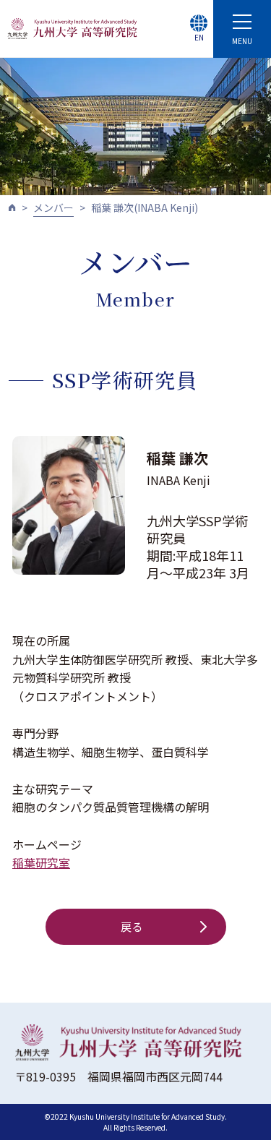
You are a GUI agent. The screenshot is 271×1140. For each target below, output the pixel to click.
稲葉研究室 (41, 862)
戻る (132, 926)
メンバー (53, 207)
